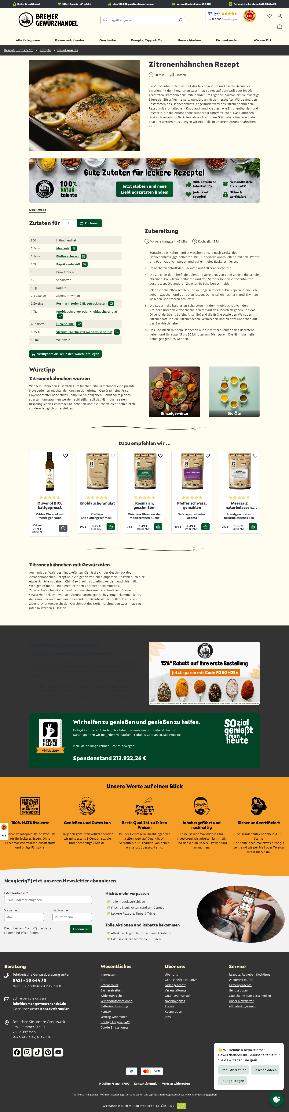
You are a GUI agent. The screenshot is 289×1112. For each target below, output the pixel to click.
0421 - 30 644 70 (29, 980)
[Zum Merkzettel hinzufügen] (65, 455)
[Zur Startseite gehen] (48, 19)
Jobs (168, 1017)
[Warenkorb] (280, 26)
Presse (169, 1006)
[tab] (37, 210)
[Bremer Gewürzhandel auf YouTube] (58, 1052)
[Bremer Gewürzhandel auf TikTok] (37, 1052)
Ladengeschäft (175, 985)
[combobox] (137, 20)
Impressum (108, 974)
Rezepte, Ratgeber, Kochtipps (249, 974)
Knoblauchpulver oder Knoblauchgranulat (86, 311)
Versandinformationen (116, 1001)
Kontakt (105, 1011)
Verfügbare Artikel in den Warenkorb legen (67, 354)
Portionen (91, 223)
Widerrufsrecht (111, 996)
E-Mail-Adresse (16, 893)
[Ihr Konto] (280, 16)
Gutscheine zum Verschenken (250, 996)
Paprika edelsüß (68, 264)
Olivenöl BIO (65, 324)
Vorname (10, 910)
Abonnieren (81, 929)
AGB (103, 980)
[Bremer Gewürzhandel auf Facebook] (17, 1052)
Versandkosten (134, 1094)
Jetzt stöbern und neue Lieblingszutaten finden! (144, 189)
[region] (84, 105)
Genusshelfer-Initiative (181, 980)
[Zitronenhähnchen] (84, 105)
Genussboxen (238, 990)
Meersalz (62, 248)
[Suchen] (180, 20)
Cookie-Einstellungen (115, 1027)
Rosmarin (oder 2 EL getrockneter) (81, 303)
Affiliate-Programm (242, 1006)
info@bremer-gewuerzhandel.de (39, 1003)
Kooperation (173, 1011)
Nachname (60, 910)
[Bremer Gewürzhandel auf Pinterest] (48, 1052)
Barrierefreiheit (111, 990)
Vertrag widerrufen (114, 1017)
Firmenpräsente (240, 985)
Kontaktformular (54, 1009)
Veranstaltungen (176, 990)
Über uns (171, 974)
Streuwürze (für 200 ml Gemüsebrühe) (84, 332)
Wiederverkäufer (241, 980)
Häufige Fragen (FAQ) (115, 1022)
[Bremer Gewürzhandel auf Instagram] (27, 1052)
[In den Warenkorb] (74, 248)
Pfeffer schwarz (67, 256)
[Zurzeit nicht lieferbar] (63, 528)
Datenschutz (109, 985)
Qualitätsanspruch (178, 996)
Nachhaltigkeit (175, 1001)
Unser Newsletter (241, 1001)
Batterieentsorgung (114, 1006)
